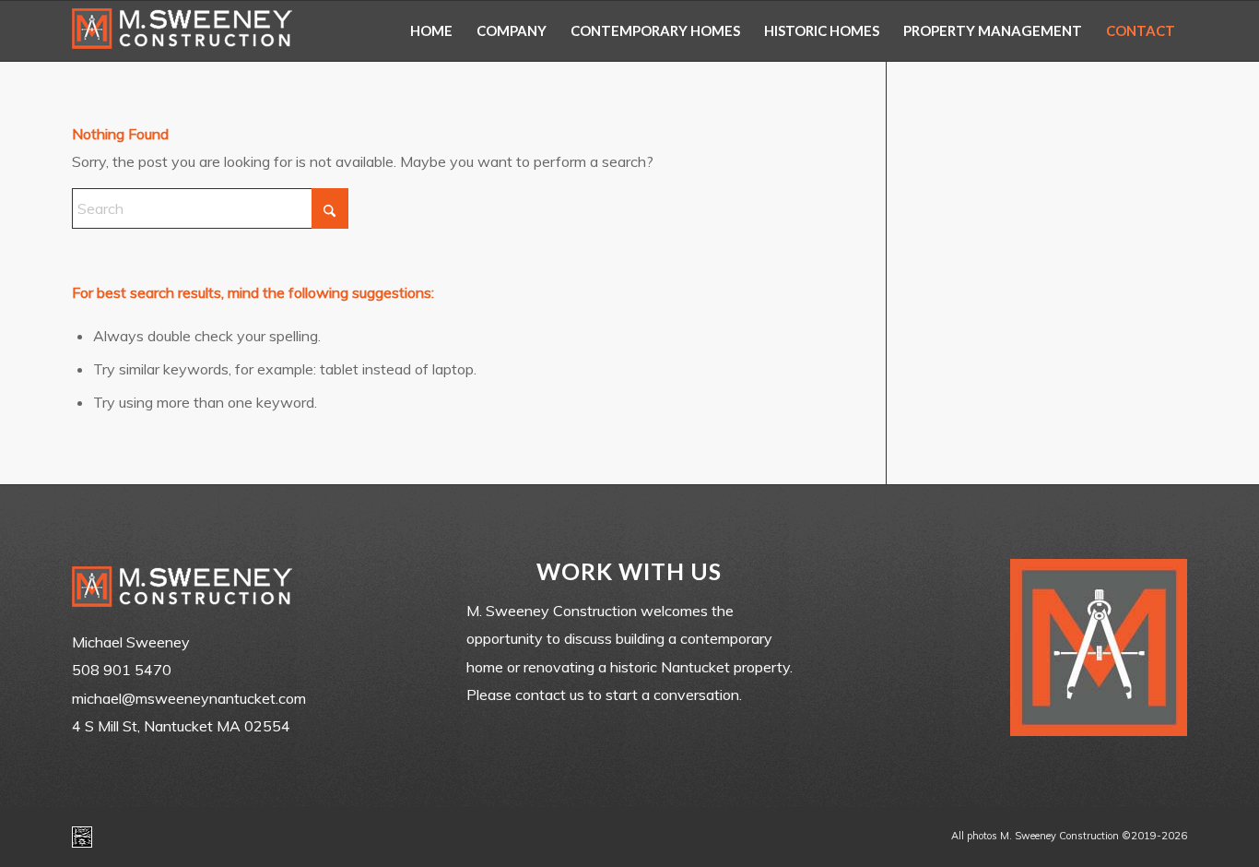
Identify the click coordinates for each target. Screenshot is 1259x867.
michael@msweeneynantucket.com (189, 698)
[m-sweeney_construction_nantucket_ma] (182, 31)
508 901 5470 (121, 669)
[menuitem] (431, 31)
